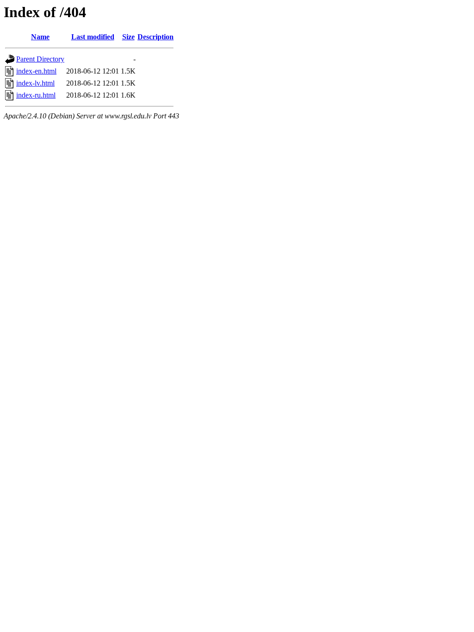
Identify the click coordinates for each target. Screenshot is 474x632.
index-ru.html (36, 95)
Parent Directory (40, 59)
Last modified (92, 37)
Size (128, 37)
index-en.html (36, 71)
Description (155, 37)
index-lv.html (35, 83)
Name (40, 37)
